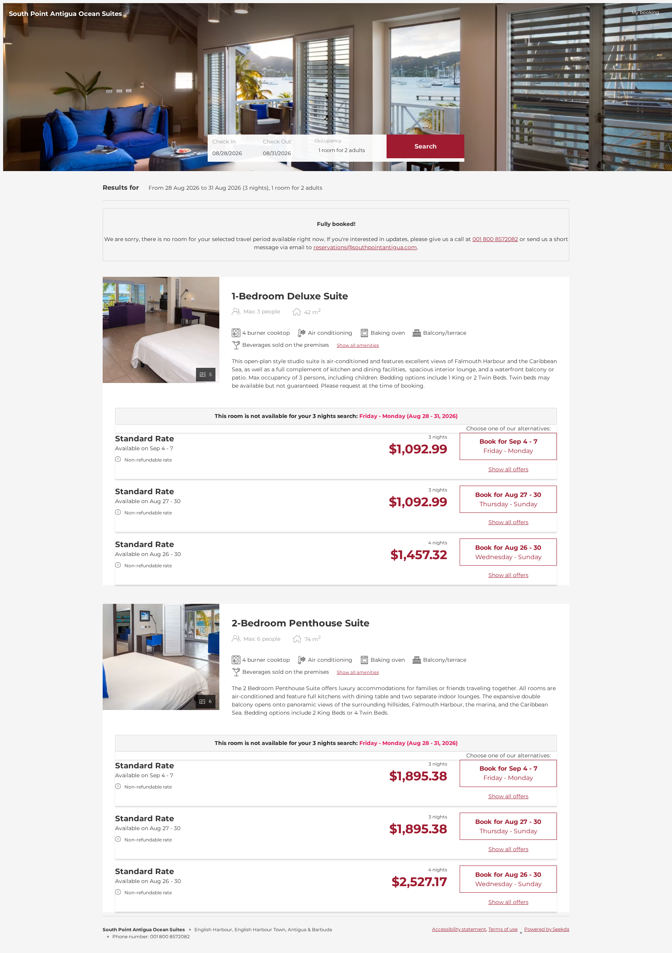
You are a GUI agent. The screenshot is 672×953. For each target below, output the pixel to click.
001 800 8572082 (495, 239)
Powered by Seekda (546, 929)
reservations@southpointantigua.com (365, 247)
